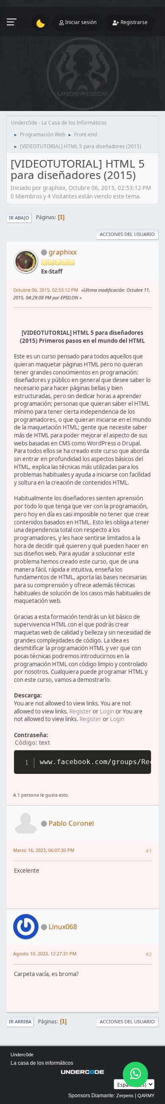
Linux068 (63, 926)
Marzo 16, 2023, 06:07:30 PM (43, 850)
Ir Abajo (19, 217)
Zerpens (125, 1095)
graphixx (63, 252)
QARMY (146, 1095)
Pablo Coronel (71, 823)
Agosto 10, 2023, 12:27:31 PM (45, 953)
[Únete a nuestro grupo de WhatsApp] (135, 1074)
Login (107, 711)
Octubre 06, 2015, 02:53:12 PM (45, 290)
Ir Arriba (20, 1021)
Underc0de (22, 1054)
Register (80, 711)
